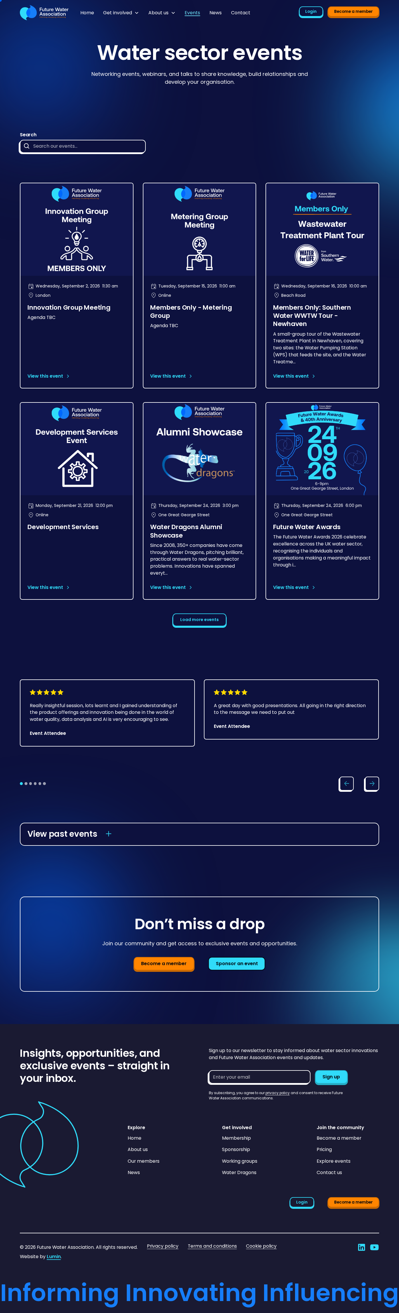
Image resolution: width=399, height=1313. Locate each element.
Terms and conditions (212, 1246)
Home (87, 12)
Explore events (334, 1161)
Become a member (353, 11)
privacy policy (278, 1093)
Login (311, 11)
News (215, 12)
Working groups (239, 1161)
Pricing (324, 1149)
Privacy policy (162, 1246)
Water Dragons (239, 1172)
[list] (199, 723)
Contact (240, 12)
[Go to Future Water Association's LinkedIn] (361, 1247)
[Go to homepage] (44, 12)
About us (138, 1149)
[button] (120, 12)
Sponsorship (236, 1149)
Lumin (54, 1256)
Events (192, 12)
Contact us (329, 1172)
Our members (143, 1161)
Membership (236, 1138)
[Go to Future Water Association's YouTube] (374, 1247)
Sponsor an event (237, 963)
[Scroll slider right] (372, 784)
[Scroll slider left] (347, 784)
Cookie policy (261, 1246)
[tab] (21, 783)
